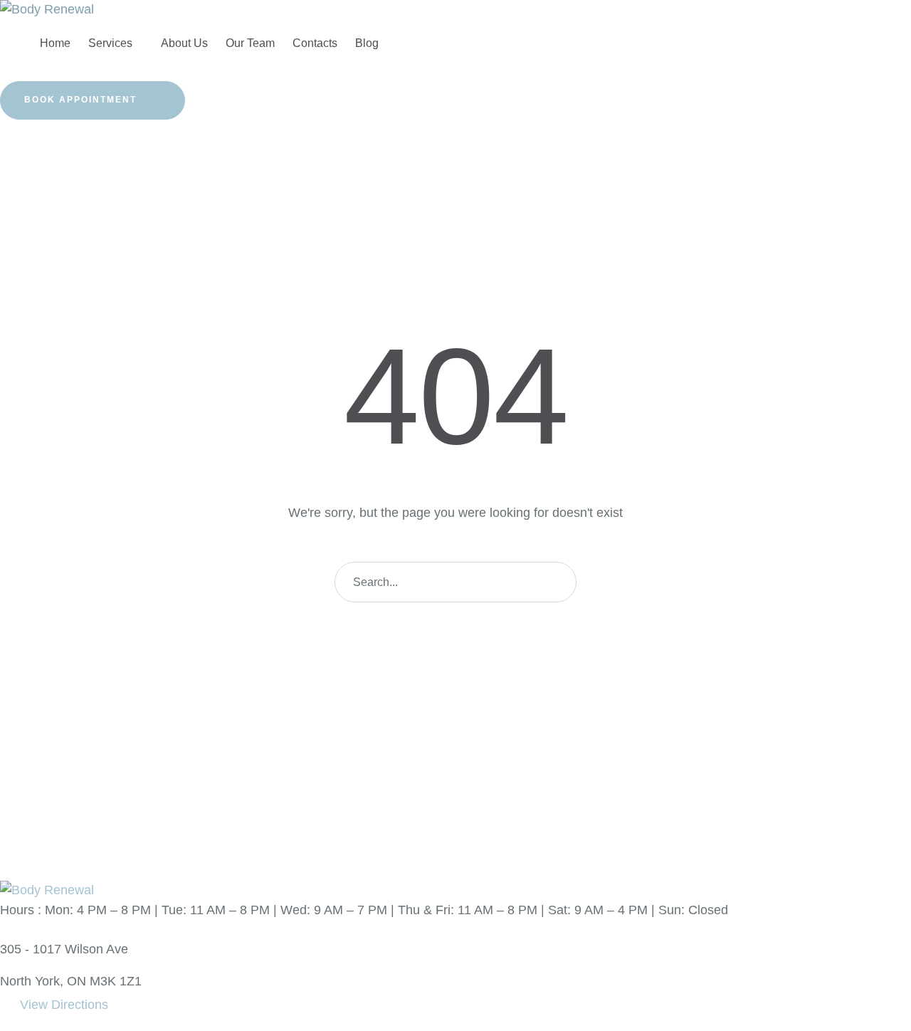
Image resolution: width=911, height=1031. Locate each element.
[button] (92, 100)
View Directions (64, 1005)
